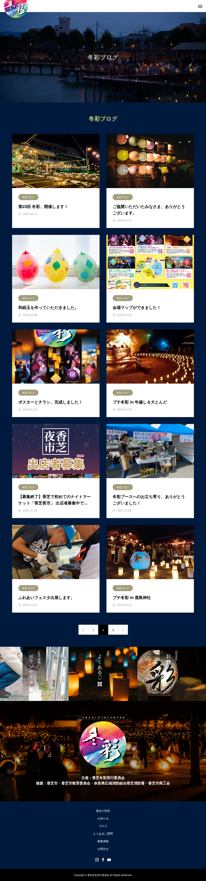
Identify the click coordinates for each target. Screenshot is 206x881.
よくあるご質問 (103, 833)
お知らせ (103, 818)
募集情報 (103, 841)
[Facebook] (103, 860)
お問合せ (103, 849)
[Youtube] (109, 860)
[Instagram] (97, 860)
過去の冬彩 (103, 811)
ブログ (103, 826)
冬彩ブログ (28, 197)
